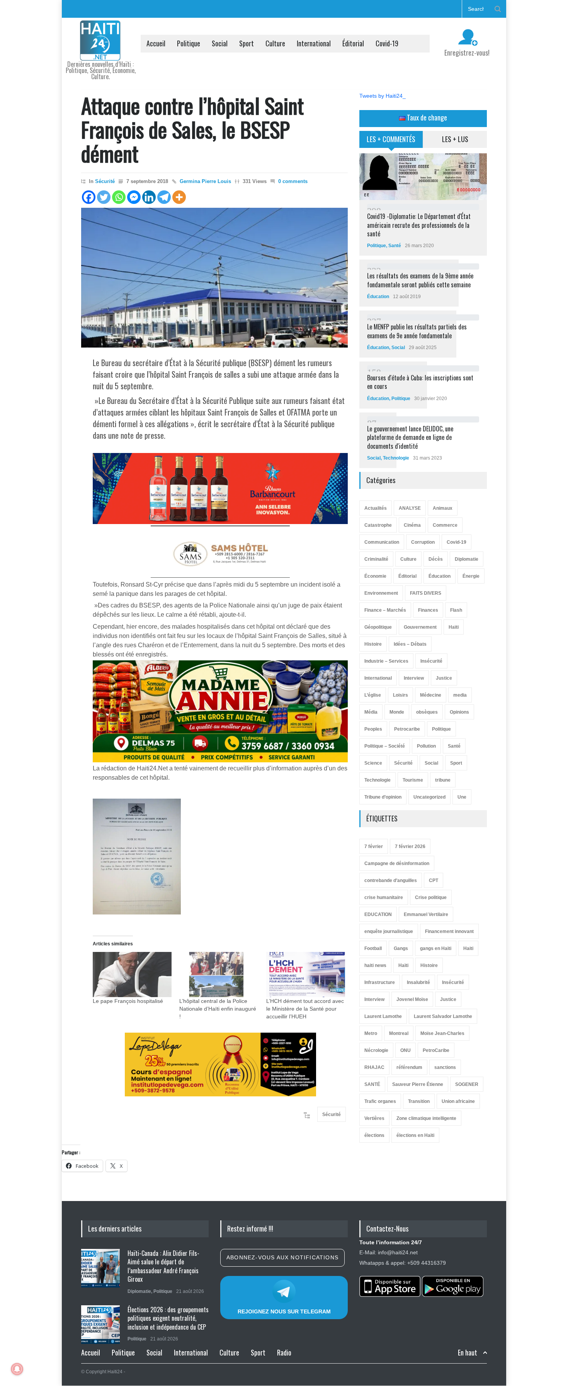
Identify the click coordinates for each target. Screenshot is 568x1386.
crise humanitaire (383, 897)
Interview (414, 678)
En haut (467, 1352)
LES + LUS (455, 139)
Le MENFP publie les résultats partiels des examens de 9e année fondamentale (417, 331)
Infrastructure (379, 982)
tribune (443, 780)
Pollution (426, 746)
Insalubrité (418, 982)
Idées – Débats (410, 644)
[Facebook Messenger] (134, 197)
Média (371, 712)
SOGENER (466, 1084)
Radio (284, 1352)
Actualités (375, 508)
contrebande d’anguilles (390, 880)
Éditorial (353, 43)
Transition (419, 1101)
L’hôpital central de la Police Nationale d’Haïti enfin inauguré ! (217, 1009)
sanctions (445, 1067)
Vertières (374, 1118)
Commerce (445, 525)
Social (220, 43)
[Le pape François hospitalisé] (132, 974)
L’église (372, 695)
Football (373, 948)
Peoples (373, 729)
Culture (275, 43)
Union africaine (458, 1101)
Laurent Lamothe (383, 1016)
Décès (436, 559)
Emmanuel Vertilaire (426, 914)
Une (461, 797)
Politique (188, 43)
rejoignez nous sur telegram (284, 1311)
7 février (373, 846)
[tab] (391, 142)
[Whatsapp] (119, 197)
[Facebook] (88, 197)
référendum (409, 1067)
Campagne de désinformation (396, 863)
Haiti (468, 948)
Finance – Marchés (385, 610)
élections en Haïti (415, 1135)
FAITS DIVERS (425, 593)
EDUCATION (378, 914)
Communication (381, 542)
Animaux (442, 508)
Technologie (396, 458)
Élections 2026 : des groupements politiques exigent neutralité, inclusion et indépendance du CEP (168, 1318)
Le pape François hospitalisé (128, 1001)
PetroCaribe (436, 1050)
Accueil (155, 43)
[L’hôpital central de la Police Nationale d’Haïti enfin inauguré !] (218, 974)
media (460, 695)
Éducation (378, 296)
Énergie (471, 576)
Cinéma (412, 525)
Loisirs (400, 695)
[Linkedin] (149, 197)
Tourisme (413, 780)
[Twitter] (104, 197)
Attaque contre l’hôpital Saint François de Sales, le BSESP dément (192, 129)
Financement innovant (449, 931)
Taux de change (426, 117)
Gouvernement (420, 627)
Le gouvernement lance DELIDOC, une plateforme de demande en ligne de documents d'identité (410, 437)
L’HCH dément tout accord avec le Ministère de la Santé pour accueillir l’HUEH (305, 1009)
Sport (246, 43)
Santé (394, 245)
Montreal (398, 1033)
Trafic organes (380, 1101)
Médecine (430, 695)
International (314, 43)
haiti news (375, 965)
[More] (179, 197)
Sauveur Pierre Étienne (417, 1084)
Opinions (459, 712)
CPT (433, 880)
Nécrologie (376, 1050)
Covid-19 (387, 43)
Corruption (423, 542)
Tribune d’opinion (382, 797)
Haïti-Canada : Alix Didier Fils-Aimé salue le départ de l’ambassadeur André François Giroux (163, 1266)
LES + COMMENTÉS (391, 139)
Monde (396, 712)
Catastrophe (378, 525)
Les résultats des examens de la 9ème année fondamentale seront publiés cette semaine (420, 280)
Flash (456, 610)
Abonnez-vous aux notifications (282, 1257)
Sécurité (105, 181)
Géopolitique (378, 627)
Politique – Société (384, 746)
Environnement (381, 593)
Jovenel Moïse (412, 999)
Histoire (373, 644)
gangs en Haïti (435, 948)
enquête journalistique (388, 931)
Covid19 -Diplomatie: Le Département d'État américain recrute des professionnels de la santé (419, 225)
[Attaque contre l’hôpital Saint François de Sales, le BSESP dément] (214, 278)
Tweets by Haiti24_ (382, 96)
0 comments (293, 181)
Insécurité (431, 661)
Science (373, 763)
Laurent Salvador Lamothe (443, 1016)
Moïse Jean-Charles (442, 1033)
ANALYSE (410, 508)
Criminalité (376, 559)
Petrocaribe (407, 729)
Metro (370, 1033)
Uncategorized (429, 797)
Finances (428, 610)
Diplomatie (466, 559)
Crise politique (431, 897)
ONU (405, 1050)
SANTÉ (372, 1084)
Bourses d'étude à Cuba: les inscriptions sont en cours (420, 382)
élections (374, 1135)
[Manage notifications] (17, 1369)
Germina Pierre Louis (205, 181)
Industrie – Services (386, 661)
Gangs (401, 948)
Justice (444, 678)
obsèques (427, 712)
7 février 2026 (410, 846)
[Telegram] (164, 197)
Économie (375, 576)
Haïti (454, 627)
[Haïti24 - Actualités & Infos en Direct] (100, 51)
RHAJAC (374, 1067)
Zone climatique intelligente (426, 1118)
